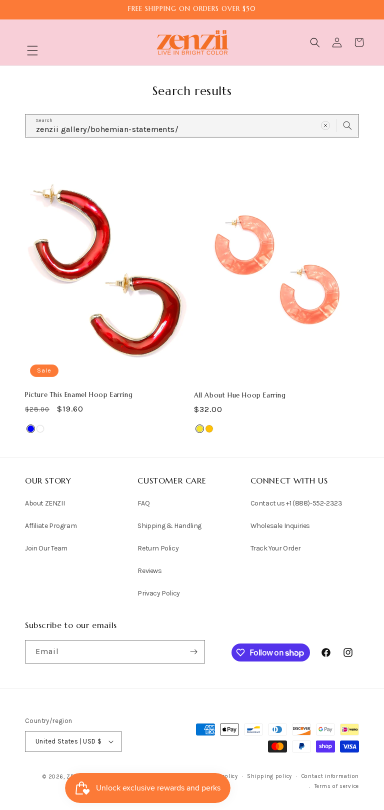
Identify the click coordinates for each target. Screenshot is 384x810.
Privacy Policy (159, 593)
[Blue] (30, 428)
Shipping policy (269, 776)
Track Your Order (275, 548)
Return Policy (158, 548)
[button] (33, 51)
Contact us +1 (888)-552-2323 (296, 503)
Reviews (150, 570)
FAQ (144, 503)
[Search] (347, 125)
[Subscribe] (193, 652)
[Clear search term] (325, 125)
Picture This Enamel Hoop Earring (78, 395)
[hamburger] (32, 51)
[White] (40, 428)
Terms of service (336, 786)
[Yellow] (200, 428)
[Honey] (209, 428)
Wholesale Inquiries (280, 526)
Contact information (330, 776)
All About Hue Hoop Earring (240, 396)
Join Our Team (46, 548)
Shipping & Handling (169, 526)
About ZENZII (44, 503)
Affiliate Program (50, 526)
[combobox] (192, 125)
